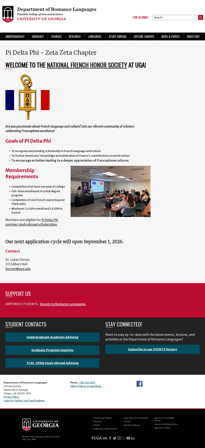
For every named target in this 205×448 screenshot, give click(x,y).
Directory (193, 36)
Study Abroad (117, 36)
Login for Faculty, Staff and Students (24, 400)
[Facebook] (110, 438)
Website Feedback (132, 425)
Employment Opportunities (105, 429)
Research (75, 36)
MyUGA (96, 425)
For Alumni (140, 17)
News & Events (170, 36)
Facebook (140, 384)
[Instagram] (119, 438)
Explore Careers (144, 36)
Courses (56, 36)
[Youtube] (128, 438)
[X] (114, 438)
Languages (94, 36)
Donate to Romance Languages (62, 304)
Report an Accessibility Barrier (164, 419)
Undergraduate (15, 36)
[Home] (49, 15)
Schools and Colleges (102, 418)
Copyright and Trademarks (136, 418)
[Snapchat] (124, 438)
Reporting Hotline (162, 428)
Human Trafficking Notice (166, 424)
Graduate (38, 36)
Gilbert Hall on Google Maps (85, 386)
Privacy (127, 421)
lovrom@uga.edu (18, 269)
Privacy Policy (11, 396)
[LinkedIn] (133, 438)
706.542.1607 (87, 382)
